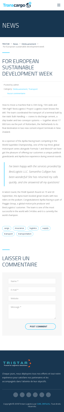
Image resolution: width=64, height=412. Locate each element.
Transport (33, 89)
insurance (19, 228)
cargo (6, 228)
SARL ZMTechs (43, 404)
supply (45, 228)
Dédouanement (20, 89)
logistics (33, 228)
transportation (24, 233)
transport (8, 233)
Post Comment (38, 326)
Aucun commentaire (16, 93)
